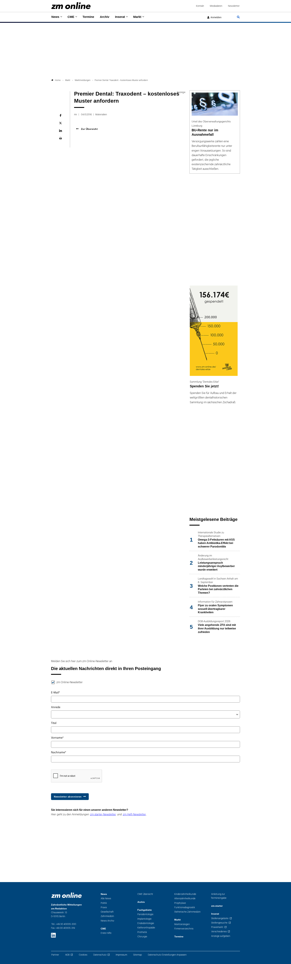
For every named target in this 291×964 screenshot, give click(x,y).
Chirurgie (142, 937)
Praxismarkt (217, 927)
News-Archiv (107, 921)
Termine (88, 17)
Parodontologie (145, 914)
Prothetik (142, 932)
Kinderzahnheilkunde (185, 894)
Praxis (104, 907)
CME (71, 17)
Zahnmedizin (107, 916)
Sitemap (137, 955)
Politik (104, 903)
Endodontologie (145, 923)
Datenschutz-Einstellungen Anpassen (167, 955)
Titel (53, 723)
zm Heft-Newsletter (134, 814)
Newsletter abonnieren (68, 796)
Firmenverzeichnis (183, 929)
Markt (137, 17)
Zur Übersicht (89, 129)
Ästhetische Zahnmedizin (187, 912)
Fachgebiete (144, 910)
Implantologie (144, 919)
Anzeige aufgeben (220, 936)
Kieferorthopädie (146, 928)
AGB (67, 955)
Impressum (121, 955)
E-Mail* (55, 692)
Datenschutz (99, 955)
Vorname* (57, 737)
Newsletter (234, 6)
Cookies (83, 955)
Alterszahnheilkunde (185, 898)
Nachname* (58, 752)
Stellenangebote (220, 918)
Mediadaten (216, 6)
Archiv (104, 17)
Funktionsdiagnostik (184, 907)
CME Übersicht (145, 894)
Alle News (106, 898)
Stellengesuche (219, 923)
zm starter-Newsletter (103, 814)
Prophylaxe (180, 903)
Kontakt (200, 6)
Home (58, 80)
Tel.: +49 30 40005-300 (63, 924)
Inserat (120, 17)
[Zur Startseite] (71, 5)
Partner (55, 955)
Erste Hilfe (106, 933)
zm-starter (217, 906)
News (55, 17)
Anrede (55, 707)
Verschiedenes (219, 931)
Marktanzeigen (182, 924)
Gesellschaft (107, 912)
